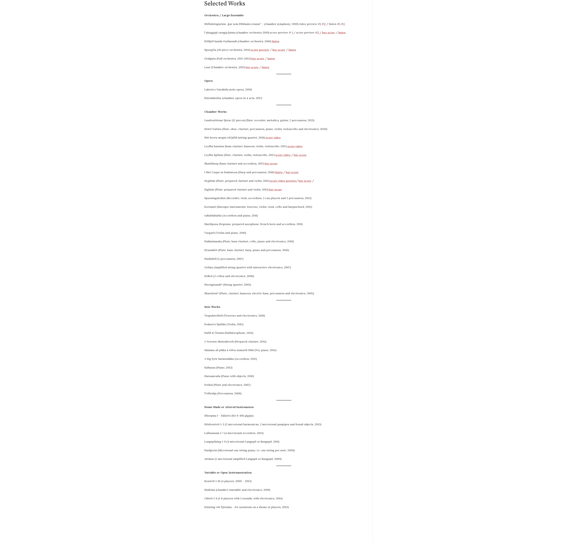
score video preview (283, 181)
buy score (328, 32)
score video (273, 137)
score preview (260, 50)
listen (342, 32)
